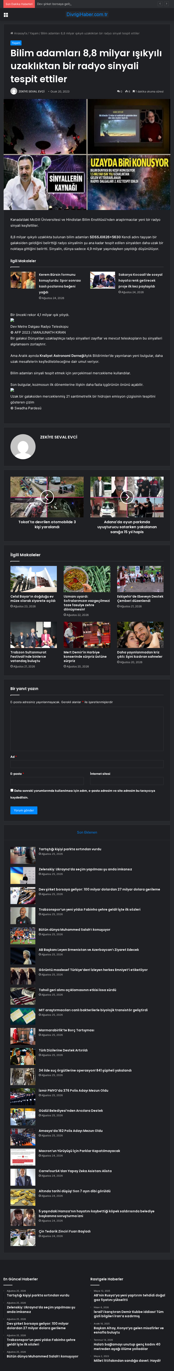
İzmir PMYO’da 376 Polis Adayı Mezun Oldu (73, 1090)
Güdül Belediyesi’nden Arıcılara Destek (71, 1110)
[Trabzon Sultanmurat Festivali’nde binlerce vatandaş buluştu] (33, 635)
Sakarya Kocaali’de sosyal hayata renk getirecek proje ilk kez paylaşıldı (140, 280)
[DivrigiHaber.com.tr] (87, 14)
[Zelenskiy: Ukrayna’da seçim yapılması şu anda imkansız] (22, 875)
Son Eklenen (87, 832)
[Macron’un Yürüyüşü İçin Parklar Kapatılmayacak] (22, 1157)
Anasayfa (20, 33)
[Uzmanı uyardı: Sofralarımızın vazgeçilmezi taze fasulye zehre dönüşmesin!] (87, 579)
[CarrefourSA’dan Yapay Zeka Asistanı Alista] (22, 1177)
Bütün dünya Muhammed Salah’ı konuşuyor (74, 929)
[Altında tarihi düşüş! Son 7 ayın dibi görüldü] (22, 1197)
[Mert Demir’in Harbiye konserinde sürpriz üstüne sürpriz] (87, 635)
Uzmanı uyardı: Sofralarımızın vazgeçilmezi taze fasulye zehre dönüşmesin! (87, 603)
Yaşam (34, 33)
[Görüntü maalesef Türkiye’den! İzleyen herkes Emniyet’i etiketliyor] (22, 976)
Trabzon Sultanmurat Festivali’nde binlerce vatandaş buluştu (28, 656)
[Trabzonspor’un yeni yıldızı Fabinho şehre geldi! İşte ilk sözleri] (22, 915)
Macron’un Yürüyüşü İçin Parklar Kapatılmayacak (79, 1151)
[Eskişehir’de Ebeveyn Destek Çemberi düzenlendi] (140, 579)
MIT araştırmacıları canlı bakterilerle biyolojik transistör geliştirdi (93, 1010)
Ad (13, 757)
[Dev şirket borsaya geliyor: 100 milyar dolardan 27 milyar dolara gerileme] (22, 895)
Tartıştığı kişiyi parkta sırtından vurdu (70, 849)
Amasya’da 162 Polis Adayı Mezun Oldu (71, 1130)
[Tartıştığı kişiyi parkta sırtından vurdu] (22, 855)
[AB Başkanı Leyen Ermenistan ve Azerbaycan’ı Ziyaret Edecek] (22, 955)
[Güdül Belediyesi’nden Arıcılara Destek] (22, 1116)
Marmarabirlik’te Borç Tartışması (66, 1030)
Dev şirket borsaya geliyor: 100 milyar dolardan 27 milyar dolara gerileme (88, 4)
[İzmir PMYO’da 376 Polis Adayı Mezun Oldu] (22, 1096)
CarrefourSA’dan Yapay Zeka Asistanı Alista (75, 1171)
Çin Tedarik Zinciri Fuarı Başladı (65, 1231)
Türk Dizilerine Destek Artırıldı (63, 1050)
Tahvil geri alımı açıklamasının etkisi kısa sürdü (77, 990)
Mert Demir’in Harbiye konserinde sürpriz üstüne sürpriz (85, 656)
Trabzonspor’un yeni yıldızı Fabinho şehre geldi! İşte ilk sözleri (89, 909)
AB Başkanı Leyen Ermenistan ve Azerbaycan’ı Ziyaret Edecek (89, 949)
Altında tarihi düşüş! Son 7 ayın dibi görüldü (75, 1191)
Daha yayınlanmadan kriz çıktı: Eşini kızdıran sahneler (139, 654)
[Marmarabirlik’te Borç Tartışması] (22, 1036)
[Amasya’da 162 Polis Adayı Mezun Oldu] (22, 1136)
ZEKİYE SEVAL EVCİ (31, 91)
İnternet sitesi (100, 773)
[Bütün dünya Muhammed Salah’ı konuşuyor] (22, 935)
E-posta (17, 773)
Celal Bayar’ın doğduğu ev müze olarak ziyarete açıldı (33, 598)
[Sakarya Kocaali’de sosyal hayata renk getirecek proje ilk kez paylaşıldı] (102, 280)
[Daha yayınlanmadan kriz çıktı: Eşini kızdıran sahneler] (140, 635)
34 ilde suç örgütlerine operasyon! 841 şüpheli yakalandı (85, 1070)
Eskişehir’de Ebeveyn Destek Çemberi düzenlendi (140, 598)
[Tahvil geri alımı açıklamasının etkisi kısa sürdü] (22, 996)
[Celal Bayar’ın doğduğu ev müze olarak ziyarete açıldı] (33, 579)
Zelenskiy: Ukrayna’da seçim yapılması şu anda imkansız (85, 869)
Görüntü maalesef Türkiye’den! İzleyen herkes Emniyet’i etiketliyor (93, 970)
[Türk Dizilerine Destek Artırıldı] (22, 1056)
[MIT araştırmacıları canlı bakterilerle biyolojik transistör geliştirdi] (22, 1016)
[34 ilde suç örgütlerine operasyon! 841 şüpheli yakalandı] (22, 1076)
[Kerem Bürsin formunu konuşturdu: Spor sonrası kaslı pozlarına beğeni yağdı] (23, 280)
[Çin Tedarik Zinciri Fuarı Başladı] (22, 1237)
